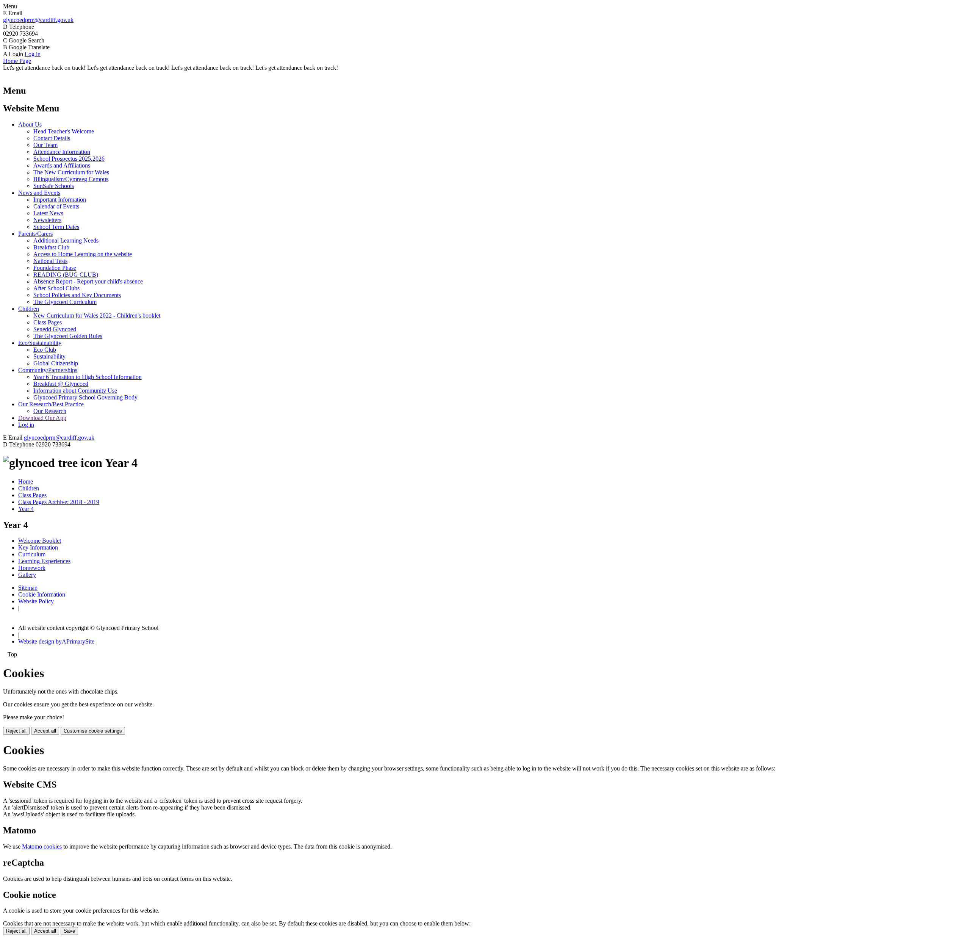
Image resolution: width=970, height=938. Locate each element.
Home (25, 481)
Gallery (27, 575)
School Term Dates (56, 227)
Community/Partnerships (47, 370)
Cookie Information (41, 594)
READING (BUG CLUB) (65, 274)
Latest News (48, 213)
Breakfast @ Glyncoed (60, 384)
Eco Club (44, 349)
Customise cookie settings (93, 731)
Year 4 (26, 509)
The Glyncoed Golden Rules (67, 336)
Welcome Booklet (39, 540)
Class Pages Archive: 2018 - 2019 (58, 502)
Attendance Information (61, 152)
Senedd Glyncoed (54, 329)
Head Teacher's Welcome (63, 131)
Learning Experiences (44, 561)
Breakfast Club (51, 247)
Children (28, 308)
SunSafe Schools (53, 186)
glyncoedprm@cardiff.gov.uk (38, 20)
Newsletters (47, 220)
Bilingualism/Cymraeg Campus (70, 179)
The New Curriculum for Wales (71, 172)
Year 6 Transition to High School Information (87, 377)
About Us (30, 124)
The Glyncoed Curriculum (65, 302)
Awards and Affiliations (61, 165)
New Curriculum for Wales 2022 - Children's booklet (96, 315)
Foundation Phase (54, 268)
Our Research (49, 411)
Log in (33, 54)
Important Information (59, 199)
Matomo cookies (42, 846)
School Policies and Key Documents (77, 295)
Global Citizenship (55, 363)
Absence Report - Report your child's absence (88, 281)
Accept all (45, 731)
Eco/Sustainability (39, 343)
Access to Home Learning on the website (82, 254)
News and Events (39, 192)
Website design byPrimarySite (56, 641)
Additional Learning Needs (66, 240)
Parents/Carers (35, 233)
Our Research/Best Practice (51, 404)
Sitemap (28, 587)
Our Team (45, 145)
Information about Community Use (75, 390)
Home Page (17, 61)
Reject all (16, 731)
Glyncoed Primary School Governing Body (85, 397)
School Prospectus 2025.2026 (69, 158)
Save (69, 931)
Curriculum (31, 554)
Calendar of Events (56, 206)
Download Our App (42, 418)
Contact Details (51, 138)
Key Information (38, 547)
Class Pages (47, 322)
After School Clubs (56, 288)
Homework (31, 568)
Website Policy (36, 601)
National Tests (50, 261)
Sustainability (49, 356)
